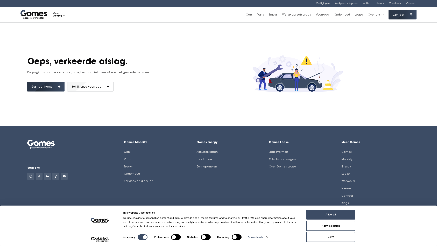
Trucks (273, 14)
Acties (366, 3)
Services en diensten (138, 181)
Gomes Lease (279, 142)
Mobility (346, 159)
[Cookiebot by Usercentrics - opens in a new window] (100, 239)
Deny (331, 236)
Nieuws (380, 3)
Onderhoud (342, 14)
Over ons (411, 3)
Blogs (345, 203)
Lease (359, 14)
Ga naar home (42, 86)
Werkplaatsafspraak (346, 3)
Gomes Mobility (135, 142)
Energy (346, 166)
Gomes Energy (206, 142)
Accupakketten (207, 151)
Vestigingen (323, 3)
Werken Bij (348, 181)
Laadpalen (204, 159)
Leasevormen (278, 151)
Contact (398, 14)
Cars (249, 14)
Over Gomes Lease (282, 166)
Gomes (346, 151)
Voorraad (322, 14)
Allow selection (331, 225)
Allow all (331, 214)
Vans (260, 14)
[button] (63, 15)
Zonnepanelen (206, 166)
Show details (255, 237)
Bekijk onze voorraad (86, 86)
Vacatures (395, 3)
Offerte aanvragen (282, 159)
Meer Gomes (350, 142)
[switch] (176, 237)
